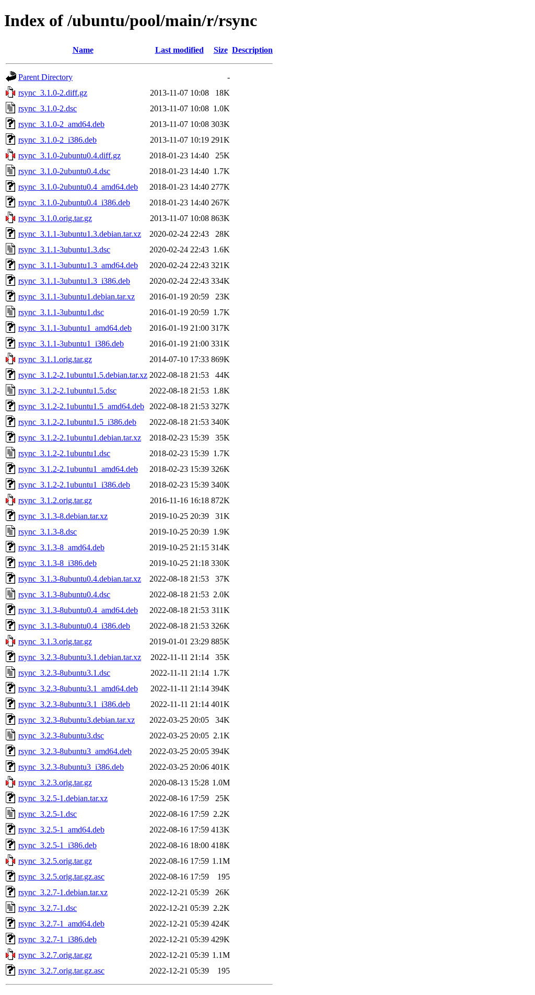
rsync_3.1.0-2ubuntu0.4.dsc (64, 171)
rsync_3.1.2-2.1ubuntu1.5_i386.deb (77, 422)
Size (221, 49)
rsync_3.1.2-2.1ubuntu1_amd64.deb (78, 469)
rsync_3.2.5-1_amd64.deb (61, 829)
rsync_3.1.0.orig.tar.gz (55, 218)
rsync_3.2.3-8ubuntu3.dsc (61, 735)
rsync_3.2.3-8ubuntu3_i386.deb (71, 766)
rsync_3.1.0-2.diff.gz (52, 92)
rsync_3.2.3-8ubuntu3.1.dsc (64, 672)
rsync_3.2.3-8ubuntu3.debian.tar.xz (76, 719)
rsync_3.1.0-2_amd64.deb (61, 124)
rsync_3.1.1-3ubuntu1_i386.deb (71, 343)
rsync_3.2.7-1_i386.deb (57, 939)
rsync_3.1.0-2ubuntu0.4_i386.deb (74, 202)
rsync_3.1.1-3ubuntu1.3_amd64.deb (78, 265)
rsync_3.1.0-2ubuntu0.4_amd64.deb (78, 186)
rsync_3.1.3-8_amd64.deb (61, 547)
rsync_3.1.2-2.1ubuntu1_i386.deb (74, 484)
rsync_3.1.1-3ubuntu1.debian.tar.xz (76, 296)
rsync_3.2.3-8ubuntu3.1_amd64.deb (78, 688)
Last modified (179, 49)
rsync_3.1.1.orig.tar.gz (55, 359)
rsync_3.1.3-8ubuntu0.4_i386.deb (74, 625)
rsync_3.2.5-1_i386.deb (57, 845)
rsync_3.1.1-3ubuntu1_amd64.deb (75, 327)
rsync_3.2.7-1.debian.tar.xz (63, 892)
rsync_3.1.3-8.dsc (47, 531)
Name (83, 49)
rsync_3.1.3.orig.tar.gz (55, 641)
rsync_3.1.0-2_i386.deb (57, 139)
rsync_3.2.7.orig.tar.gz (55, 955)
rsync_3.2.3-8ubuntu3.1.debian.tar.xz (79, 657)
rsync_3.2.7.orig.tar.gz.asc (61, 970)
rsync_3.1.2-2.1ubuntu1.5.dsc (67, 390)
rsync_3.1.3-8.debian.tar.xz (63, 516)
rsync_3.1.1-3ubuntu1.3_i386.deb (74, 280)
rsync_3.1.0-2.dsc (47, 108)
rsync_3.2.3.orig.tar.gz (55, 782)
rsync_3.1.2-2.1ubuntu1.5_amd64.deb (81, 406)
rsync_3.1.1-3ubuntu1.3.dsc (64, 249)
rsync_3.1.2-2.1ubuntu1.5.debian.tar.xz (82, 375)
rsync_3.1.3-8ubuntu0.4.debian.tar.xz (79, 578)
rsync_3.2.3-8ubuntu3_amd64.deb (75, 751)
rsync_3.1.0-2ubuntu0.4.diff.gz (69, 155)
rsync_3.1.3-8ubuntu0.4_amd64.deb (78, 610)
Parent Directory (45, 77)
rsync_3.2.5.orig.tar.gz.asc (61, 876)
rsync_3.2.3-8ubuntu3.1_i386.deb (74, 704)
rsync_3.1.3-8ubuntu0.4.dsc (64, 594)
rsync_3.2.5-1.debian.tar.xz (63, 798)
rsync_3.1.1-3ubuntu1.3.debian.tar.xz (79, 233)
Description (252, 49)
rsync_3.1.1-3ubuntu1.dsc (61, 312)
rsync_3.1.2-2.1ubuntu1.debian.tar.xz (79, 437)
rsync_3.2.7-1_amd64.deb (61, 923)
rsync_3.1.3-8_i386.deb (57, 563)
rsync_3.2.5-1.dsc (47, 813)
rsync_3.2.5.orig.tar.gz (55, 861)
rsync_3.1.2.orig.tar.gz (55, 500)
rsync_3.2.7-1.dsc (47, 908)
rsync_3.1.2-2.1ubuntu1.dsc (64, 453)
